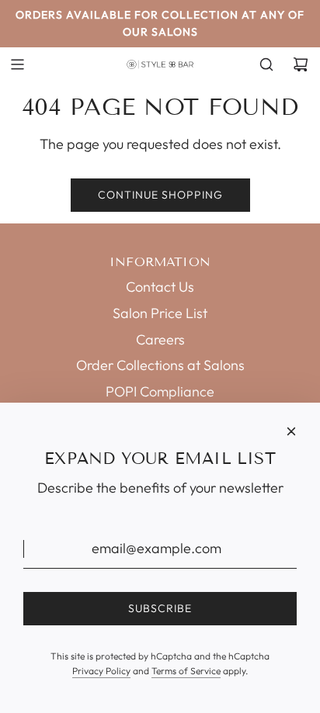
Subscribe (160, 608)
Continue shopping (160, 195)
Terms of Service (186, 671)
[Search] (266, 64)
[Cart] (300, 64)
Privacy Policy (101, 671)
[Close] (291, 431)
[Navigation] (17, 64)
